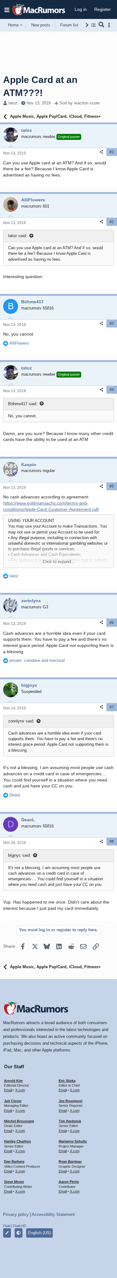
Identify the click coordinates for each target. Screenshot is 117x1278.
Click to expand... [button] (59, 561)
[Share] (101, 152)
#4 (112, 389)
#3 (112, 323)
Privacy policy (16, 1214)
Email (8, 1090)
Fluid (6, 1226)
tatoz (12, 103)
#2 (112, 222)
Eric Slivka (67, 1081)
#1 (112, 152)
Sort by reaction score (80, 103)
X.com (20, 1090)
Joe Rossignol (70, 1101)
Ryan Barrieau (70, 1161)
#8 (112, 841)
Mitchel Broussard (19, 1121)
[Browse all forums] (93, 25)
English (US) (39, 1232)
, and (37, 660)
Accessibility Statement (53, 1214)
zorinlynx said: (21, 721)
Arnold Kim (13, 1081)
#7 (112, 707)
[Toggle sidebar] (110, 25)
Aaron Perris (69, 1182)
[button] (7, 10)
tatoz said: (17, 235)
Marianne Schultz (73, 1141)
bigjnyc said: (19, 855)
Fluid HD (19, 1226)
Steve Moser (14, 1182)
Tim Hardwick (70, 1121)
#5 (112, 486)
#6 (112, 623)
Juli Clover (13, 1101)
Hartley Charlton (17, 1141)
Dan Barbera (14, 1161)
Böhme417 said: (22, 403)
